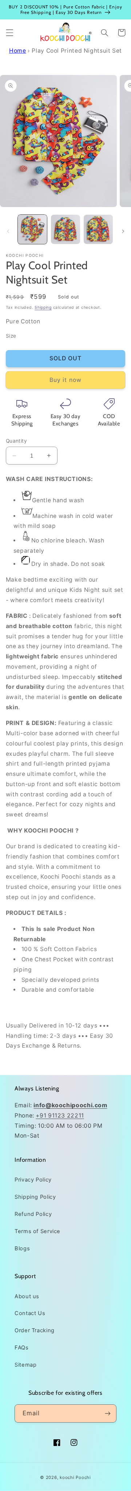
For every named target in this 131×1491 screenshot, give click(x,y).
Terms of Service (37, 1231)
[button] (9, 32)
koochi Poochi (75, 1477)
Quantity (16, 441)
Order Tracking (35, 1330)
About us (27, 1296)
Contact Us (30, 1313)
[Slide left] (8, 231)
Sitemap (25, 1365)
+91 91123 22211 (60, 1115)
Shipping (43, 307)
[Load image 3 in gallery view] (98, 229)
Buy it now (65, 379)
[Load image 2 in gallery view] (65, 229)
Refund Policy (33, 1214)
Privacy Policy (33, 1179)
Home (17, 50)
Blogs (22, 1248)
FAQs (22, 1347)
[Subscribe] (107, 1413)
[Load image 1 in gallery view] (32, 229)
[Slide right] (123, 231)
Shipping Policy (35, 1197)
